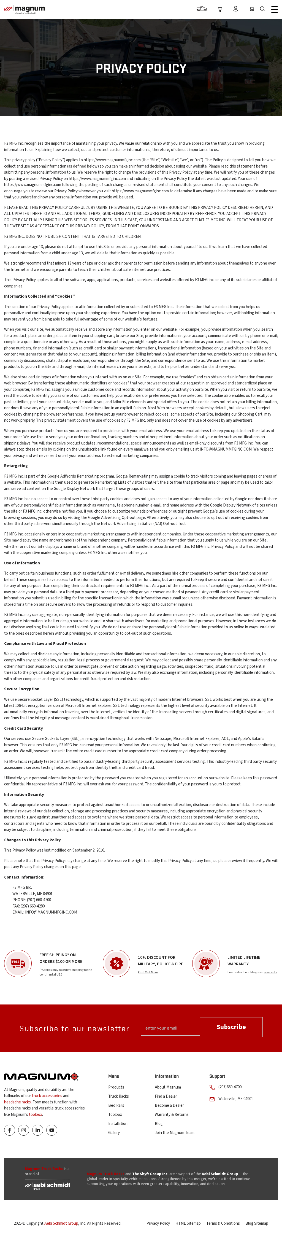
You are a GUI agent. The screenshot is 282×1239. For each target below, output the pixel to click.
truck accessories (47, 1096)
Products (116, 1087)
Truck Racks (118, 1096)
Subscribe (231, 1027)
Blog (159, 1124)
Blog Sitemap (256, 1223)
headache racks (17, 1102)
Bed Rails (116, 1105)
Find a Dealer (166, 1096)
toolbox (35, 1114)
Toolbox (115, 1114)
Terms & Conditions (223, 1223)
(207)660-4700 (230, 1087)
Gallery (114, 1133)
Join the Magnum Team (174, 1133)
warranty (270, 972)
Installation (118, 1124)
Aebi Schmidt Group (61, 1223)
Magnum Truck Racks (105, 1174)
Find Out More (148, 972)
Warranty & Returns (172, 1114)
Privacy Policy (158, 1223)
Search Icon (264, 10)
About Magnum (168, 1087)
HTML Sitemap (188, 1223)
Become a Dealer (169, 1105)
